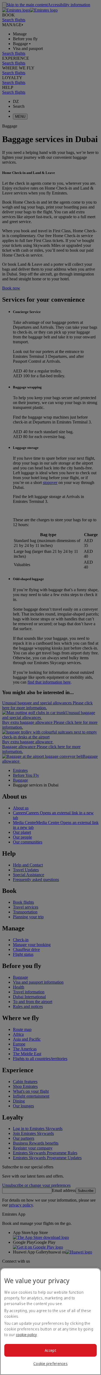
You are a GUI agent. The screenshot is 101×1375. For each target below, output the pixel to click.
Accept (50, 1350)
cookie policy (26, 1334)
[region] (50, 1321)
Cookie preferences (50, 1363)
